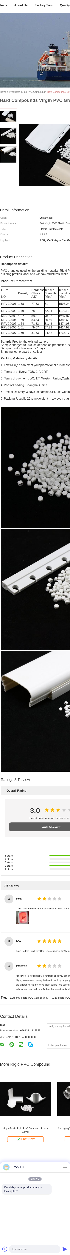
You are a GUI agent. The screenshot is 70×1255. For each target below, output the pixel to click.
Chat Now (28, 1139)
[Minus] (65, 1167)
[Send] (65, 1249)
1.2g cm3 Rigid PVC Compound (28, 997)
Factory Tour (44, 5)
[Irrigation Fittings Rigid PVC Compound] (25, 1098)
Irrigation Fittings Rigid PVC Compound (25, 1128)
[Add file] (4, 1249)
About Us (21, 5)
